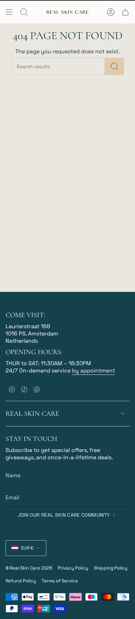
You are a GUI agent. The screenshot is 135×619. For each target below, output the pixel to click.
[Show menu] (9, 12)
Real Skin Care (32, 413)
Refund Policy (21, 581)
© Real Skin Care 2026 (29, 568)
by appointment (93, 370)
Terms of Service (60, 581)
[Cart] (125, 12)
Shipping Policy (110, 568)
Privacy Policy (73, 568)
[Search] (114, 66)
